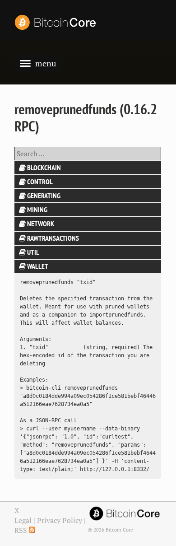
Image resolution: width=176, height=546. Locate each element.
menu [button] (45, 63)
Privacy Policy (59, 520)
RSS (21, 530)
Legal (23, 520)
